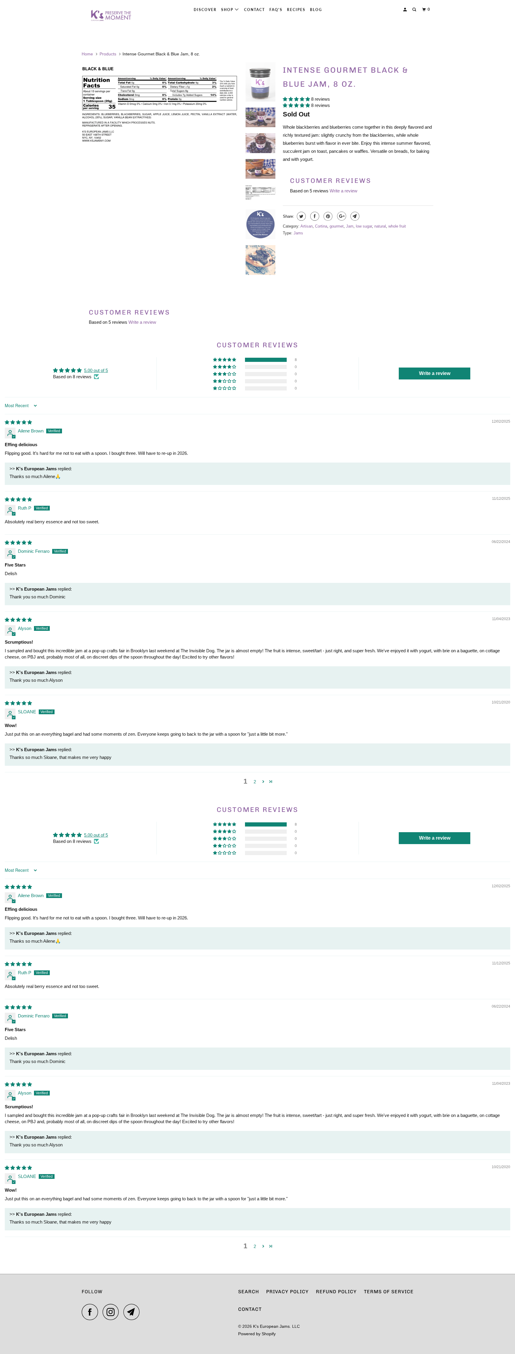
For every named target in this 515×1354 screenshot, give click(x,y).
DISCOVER (205, 9)
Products (108, 54)
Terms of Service (389, 1291)
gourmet (337, 226)
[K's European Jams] (112, 15)
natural (380, 226)
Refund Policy (336, 1291)
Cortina (321, 226)
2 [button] (255, 781)
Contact (254, 9)
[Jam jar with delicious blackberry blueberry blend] (160, 165)
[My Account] (405, 10)
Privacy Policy (287, 1291)
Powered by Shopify (257, 1333)
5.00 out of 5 (96, 370)
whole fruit (397, 226)
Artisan (306, 226)
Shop (228, 9)
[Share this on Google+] (341, 216)
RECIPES (296, 9)
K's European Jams (271, 1326)
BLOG (316, 9)
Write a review (343, 190)
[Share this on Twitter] (300, 216)
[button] (297, 99)
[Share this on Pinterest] (327, 216)
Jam (349, 226)
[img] (18, 422)
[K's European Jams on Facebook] (91, 1312)
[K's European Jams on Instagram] (112, 1312)
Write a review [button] (434, 373)
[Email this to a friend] (354, 216)
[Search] (414, 10)
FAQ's (276, 9)
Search (248, 1291)
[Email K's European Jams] (133, 1312)
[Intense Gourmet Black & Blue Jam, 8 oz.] (160, 112)
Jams (298, 233)
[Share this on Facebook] (314, 216)
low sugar (364, 226)
